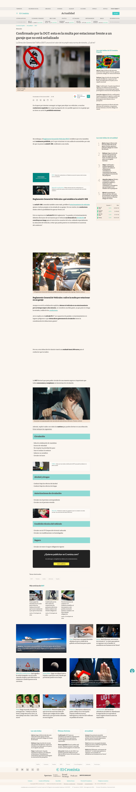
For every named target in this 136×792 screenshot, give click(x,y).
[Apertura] (48, 776)
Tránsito (38, 579)
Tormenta (19, 8)
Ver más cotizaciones (114, 22)
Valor (118, 205)
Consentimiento (89, 783)
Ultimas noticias (21, 18)
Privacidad (80, 783)
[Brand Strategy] (65, 776)
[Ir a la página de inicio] (24, 13)
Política (64, 18)
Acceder (116, 13)
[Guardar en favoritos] (88, 96)
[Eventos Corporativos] (57, 775)
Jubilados (48, 8)
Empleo (94, 8)
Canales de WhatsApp (44, 781)
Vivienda (59, 8)
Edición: (114, 8)
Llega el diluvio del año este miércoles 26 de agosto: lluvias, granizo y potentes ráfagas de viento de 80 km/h (108, 72)
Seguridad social (33, 8)
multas (44, 579)
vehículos (50, 579)
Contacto (30, 781)
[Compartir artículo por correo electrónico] (47, 100)
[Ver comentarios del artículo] (51, 100)
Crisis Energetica (78, 764)
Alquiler (71, 8)
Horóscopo (97, 764)
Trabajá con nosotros (103, 781)
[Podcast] (74, 776)
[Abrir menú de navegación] (17, 13)
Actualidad (76, 18)
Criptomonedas (89, 18)
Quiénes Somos (70, 781)
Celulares (46, 764)
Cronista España (20, 25)
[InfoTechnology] (85, 776)
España (57, 579)
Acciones (83, 8)
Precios (68, 764)
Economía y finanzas (38, 18)
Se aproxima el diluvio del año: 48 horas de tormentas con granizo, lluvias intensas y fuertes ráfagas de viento (107, 107)
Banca (102, 18)
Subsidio (88, 764)
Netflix (105, 8)
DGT (36, 25)
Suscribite (58, 781)
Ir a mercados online (21, 22)
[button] (132, 671)
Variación (108, 205)
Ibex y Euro (53, 18)
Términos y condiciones (69, 783)
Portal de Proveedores (86, 781)
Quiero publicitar (63, 563)
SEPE (61, 764)
